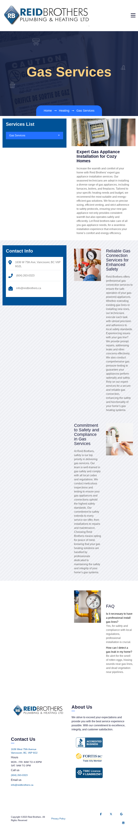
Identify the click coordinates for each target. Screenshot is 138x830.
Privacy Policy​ (58, 818)
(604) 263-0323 (19, 775)
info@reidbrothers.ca (22, 785)
